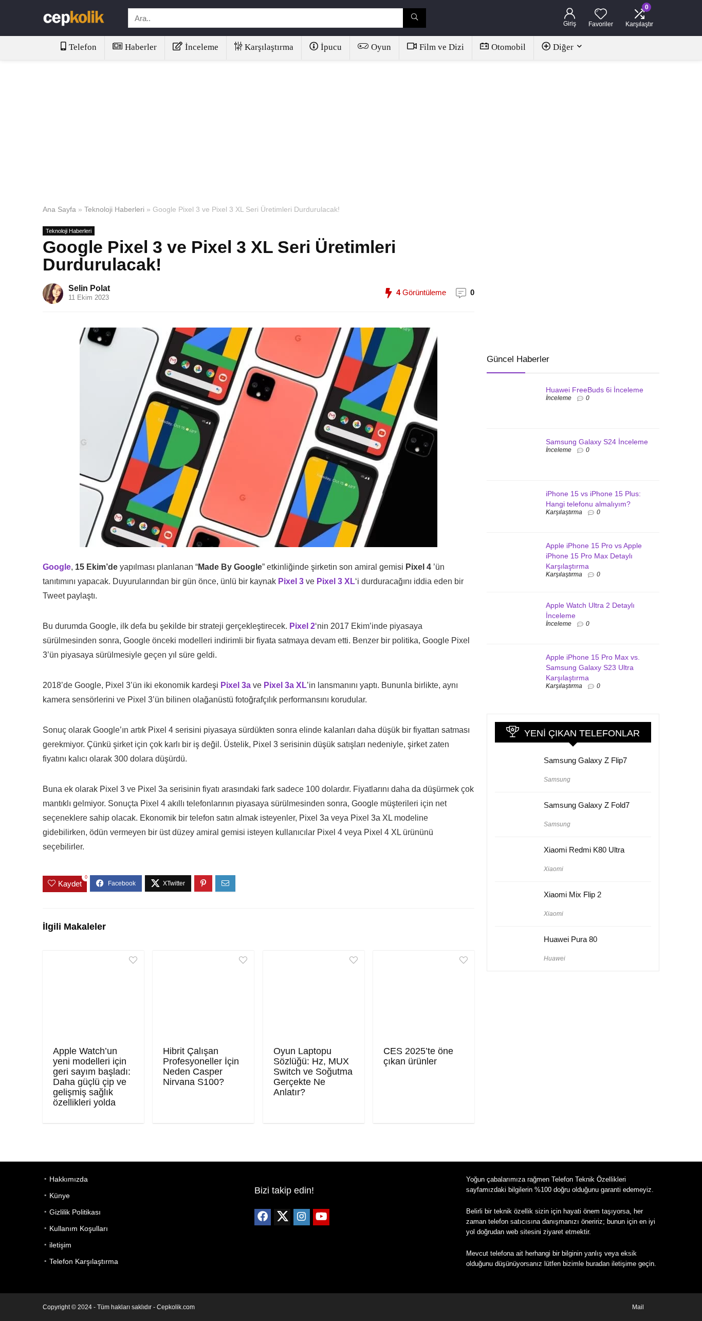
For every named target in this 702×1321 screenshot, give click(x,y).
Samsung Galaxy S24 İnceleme (597, 442)
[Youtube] (321, 1217)
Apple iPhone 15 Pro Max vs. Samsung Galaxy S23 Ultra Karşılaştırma (593, 667)
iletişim (60, 1245)
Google (57, 567)
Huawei (554, 958)
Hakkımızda (68, 1179)
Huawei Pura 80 (570, 939)
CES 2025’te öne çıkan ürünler (418, 1056)
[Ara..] (414, 18)
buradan (597, 1264)
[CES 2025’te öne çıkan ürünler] (424, 997)
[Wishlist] (601, 15)
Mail (638, 1307)
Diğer (563, 47)
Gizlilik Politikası (75, 1212)
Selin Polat (89, 288)
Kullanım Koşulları (78, 1228)
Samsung (557, 779)
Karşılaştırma (269, 47)
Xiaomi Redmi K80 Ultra (584, 849)
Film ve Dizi (441, 47)
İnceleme (201, 47)
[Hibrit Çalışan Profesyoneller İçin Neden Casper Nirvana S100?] (203, 997)
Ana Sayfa (59, 209)
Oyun (381, 47)
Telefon (83, 47)
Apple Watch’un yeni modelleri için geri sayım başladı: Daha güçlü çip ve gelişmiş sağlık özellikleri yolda (92, 1077)
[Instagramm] (301, 1217)
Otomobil (508, 47)
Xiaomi (553, 869)
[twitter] (282, 1217)
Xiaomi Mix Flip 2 (572, 894)
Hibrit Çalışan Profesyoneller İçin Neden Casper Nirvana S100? (201, 1066)
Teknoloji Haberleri (114, 209)
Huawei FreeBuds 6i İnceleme (594, 390)
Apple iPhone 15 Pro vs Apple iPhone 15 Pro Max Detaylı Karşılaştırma (594, 555)
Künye (59, 1195)
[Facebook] (262, 1217)
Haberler (141, 47)
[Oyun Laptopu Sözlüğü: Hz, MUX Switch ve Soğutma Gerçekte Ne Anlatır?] (314, 997)
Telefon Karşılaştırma (83, 1261)
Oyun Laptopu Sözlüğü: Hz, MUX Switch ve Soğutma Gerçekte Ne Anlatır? (313, 1071)
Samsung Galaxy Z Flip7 (585, 760)
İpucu (331, 47)
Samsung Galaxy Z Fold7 (587, 805)
